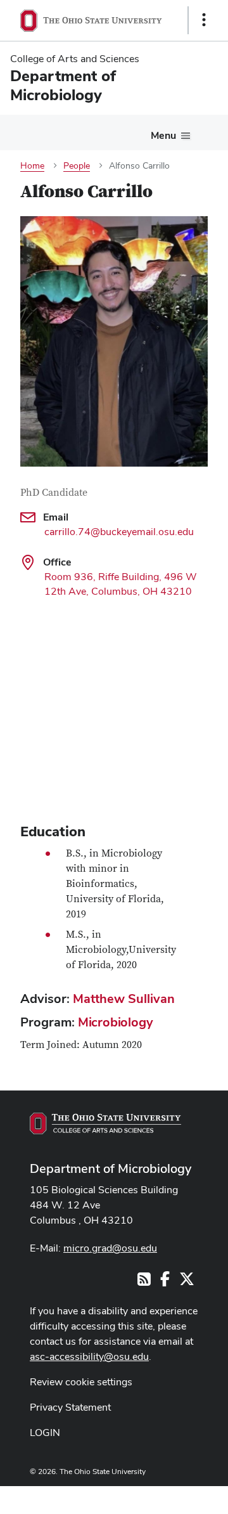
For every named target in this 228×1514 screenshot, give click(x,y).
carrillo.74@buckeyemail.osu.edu (119, 531)
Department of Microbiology (110, 1168)
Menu (163, 135)
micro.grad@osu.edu (110, 1248)
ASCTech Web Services (159, 1497)
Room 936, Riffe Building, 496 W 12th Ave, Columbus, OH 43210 (120, 584)
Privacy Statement (70, 1407)
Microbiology (115, 1022)
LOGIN (45, 1432)
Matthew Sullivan (124, 998)
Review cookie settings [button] (81, 1381)
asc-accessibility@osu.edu (89, 1356)
